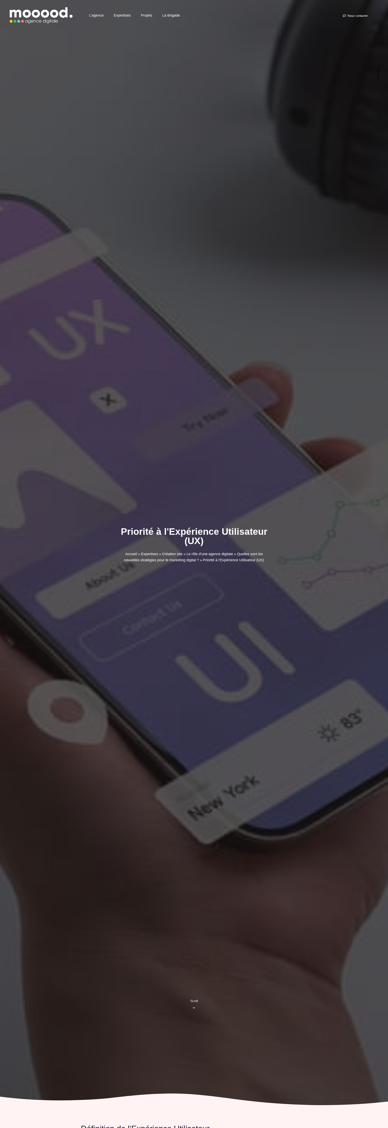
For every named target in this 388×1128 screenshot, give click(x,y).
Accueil (131, 554)
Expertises (122, 15)
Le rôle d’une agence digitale (210, 554)
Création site (172, 554)
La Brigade (171, 15)
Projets (146, 15)
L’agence (96, 15)
